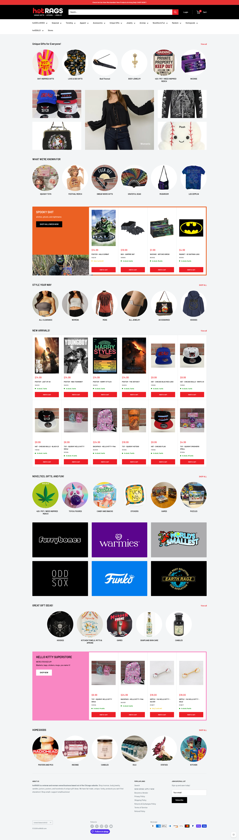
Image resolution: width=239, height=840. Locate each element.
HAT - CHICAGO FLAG (158, 446)
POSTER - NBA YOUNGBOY (73, 382)
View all (204, 44)
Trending (69, 23)
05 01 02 (152, 257)
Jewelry (129, 23)
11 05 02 (153, 385)
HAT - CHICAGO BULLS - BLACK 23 (47, 446)
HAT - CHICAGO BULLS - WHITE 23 (192, 382)
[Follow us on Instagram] (101, 826)
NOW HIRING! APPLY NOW (144, 789)
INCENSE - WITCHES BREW (159, 254)
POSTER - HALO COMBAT (100, 254)
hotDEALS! (36, 30)
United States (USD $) (40, 822)
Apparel (83, 23)
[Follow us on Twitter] (97, 826)
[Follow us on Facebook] (92, 826)
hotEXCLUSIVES (38, 23)
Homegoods (190, 23)
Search (137, 785)
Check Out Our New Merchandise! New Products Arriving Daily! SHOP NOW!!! (119, 2)
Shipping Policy (140, 800)
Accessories (98, 23)
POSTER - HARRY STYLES (102, 382)
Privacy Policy (139, 796)
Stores (50, 30)
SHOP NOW (44, 672)
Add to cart (104, 270)
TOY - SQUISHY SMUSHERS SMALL (189, 447)
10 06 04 (123, 257)
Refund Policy (139, 811)
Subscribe (179, 800)
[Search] (175, 12)
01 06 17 (152, 705)
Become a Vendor (141, 793)
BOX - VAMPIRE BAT (128, 254)
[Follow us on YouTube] (111, 826)
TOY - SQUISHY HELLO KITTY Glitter (74, 447)
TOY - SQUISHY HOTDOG (130, 446)
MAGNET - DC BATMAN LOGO (189, 254)
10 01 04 (181, 257)
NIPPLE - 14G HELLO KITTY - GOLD (189, 700)
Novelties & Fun (159, 23)
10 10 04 (66, 452)
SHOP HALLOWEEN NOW (49, 224)
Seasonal (55, 23)
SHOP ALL (203, 285)
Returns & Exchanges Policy (145, 804)
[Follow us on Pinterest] (106, 826)
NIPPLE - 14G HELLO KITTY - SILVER (160, 700)
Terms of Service (141, 807)
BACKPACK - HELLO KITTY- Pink (104, 446)
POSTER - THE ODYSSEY (131, 382)
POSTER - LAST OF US (43, 382)
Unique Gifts (114, 23)
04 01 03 (95, 450)
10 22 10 (93, 257)
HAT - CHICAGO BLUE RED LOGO (162, 382)
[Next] (206, 63)
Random (175, 23)
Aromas (143, 23)
